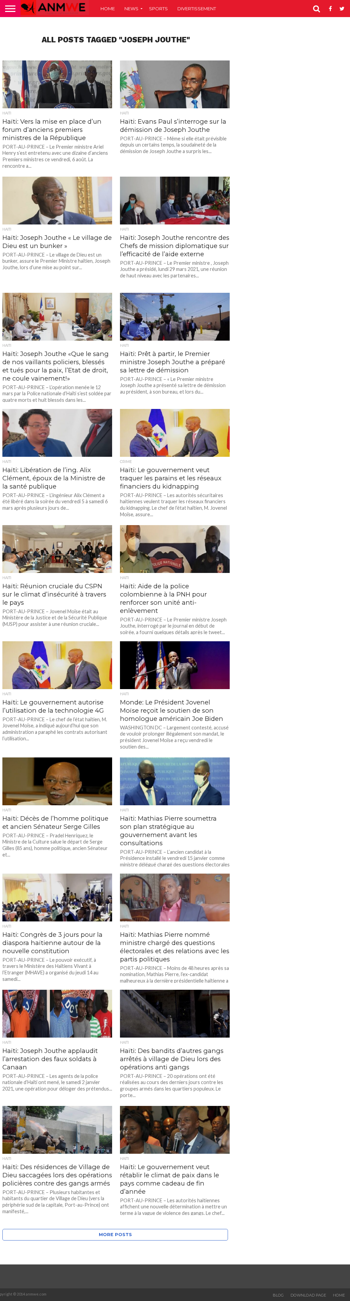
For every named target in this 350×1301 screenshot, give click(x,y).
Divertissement (196, 8)
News (131, 8)
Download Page (308, 1295)
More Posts (115, 1234)
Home (107, 8)
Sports (158, 8)
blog (278, 1295)
